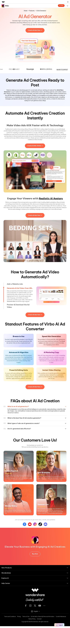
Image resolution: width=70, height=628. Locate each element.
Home (25, 11)
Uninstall (39, 615)
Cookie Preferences (61, 613)
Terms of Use (25, 613)
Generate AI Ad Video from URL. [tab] (20, 288)
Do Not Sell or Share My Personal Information (42, 613)
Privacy (19, 613)
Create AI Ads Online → (35, 146)
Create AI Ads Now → (35, 30)
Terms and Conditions (10, 613)
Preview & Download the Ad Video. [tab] (18, 293)
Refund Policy (32, 615)
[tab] (35, 403)
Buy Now (35, 550)
